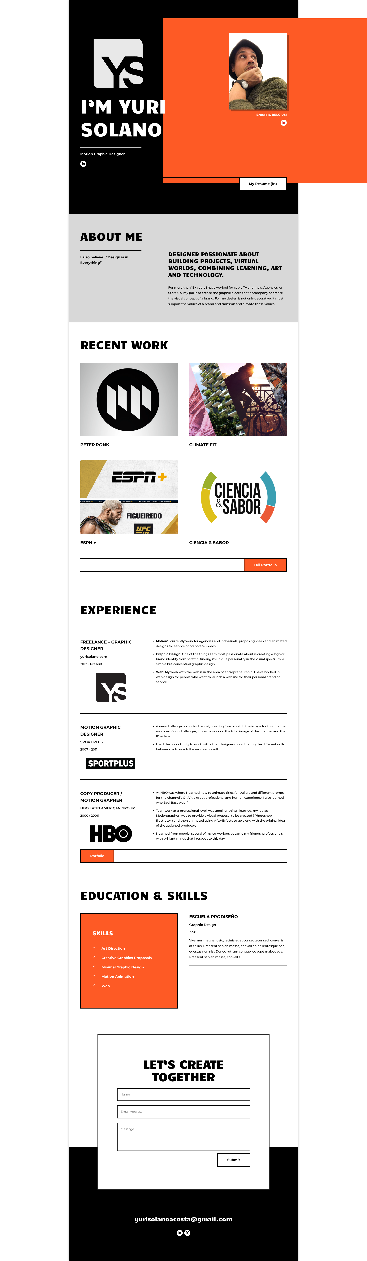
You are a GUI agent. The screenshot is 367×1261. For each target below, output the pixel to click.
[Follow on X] (187, 1233)
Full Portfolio (265, 565)
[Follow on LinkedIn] (83, 164)
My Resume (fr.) (263, 184)
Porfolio (97, 856)
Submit (233, 1160)
